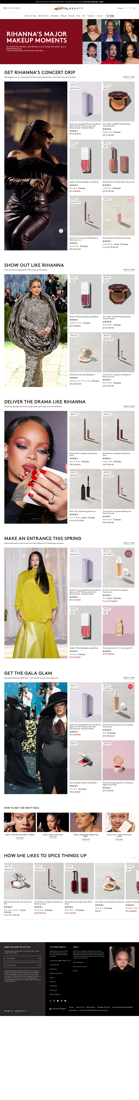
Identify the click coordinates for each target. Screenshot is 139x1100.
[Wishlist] (130, 8)
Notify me (118, 583)
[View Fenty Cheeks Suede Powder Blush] (86, 760)
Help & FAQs (53, 986)
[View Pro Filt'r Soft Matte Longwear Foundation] (119, 568)
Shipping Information (56, 973)
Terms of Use (80, 1007)
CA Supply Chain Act (103, 1007)
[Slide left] (131, 858)
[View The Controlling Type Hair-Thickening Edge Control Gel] (119, 760)
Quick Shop (119, 117)
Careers (75, 971)
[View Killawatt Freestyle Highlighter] (86, 352)
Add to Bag (86, 117)
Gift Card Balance (55, 994)
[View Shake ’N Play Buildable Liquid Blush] (86, 160)
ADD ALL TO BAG (129, 77)
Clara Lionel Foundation (80, 966)
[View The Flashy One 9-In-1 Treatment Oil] (119, 626)
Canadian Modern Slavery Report (122, 1007)
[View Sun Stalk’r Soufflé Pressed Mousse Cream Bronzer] (119, 102)
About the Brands (78, 962)
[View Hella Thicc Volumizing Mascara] (86, 489)
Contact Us (53, 981)
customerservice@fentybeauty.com (60, 960)
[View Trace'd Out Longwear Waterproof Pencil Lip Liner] (86, 216)
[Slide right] (134, 858)
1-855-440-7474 (54, 965)
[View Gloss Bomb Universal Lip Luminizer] (119, 216)
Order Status (53, 969)
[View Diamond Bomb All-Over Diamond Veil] (18, 881)
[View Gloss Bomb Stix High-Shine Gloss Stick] (119, 160)
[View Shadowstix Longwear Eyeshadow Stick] (86, 431)
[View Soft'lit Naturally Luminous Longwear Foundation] (119, 702)
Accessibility (73, 1010)
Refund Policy (91, 1007)
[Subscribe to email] (39, 958)
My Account (53, 990)
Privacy (71, 1007)
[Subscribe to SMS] (39, 965)
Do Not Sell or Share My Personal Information (93, 1010)
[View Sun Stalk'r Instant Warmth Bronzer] (109, 881)
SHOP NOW (20, 838)
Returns (52, 977)
